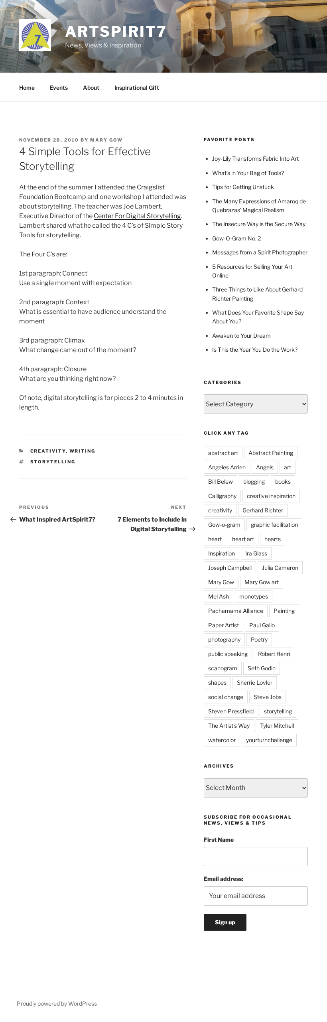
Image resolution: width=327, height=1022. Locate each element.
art (287, 467)
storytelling (53, 462)
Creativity (48, 451)
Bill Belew (220, 481)
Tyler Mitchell (277, 725)
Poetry (259, 639)
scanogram (222, 668)
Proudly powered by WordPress (57, 1003)
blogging (254, 481)
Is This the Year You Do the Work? (254, 349)
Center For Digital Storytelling (137, 216)
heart (215, 539)
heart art (243, 539)
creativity (220, 510)
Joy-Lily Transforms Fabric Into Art (255, 158)
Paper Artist (223, 625)
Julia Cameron (280, 567)
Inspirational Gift (136, 87)
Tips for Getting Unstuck (243, 186)
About (91, 87)
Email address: (223, 878)
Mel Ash (218, 596)
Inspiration (221, 553)
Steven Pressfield (231, 711)
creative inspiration (271, 495)
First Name (219, 839)
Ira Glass (256, 553)
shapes (217, 682)
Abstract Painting (270, 452)
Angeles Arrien (227, 467)
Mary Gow (106, 140)
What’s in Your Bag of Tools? (248, 172)
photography (224, 639)
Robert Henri (274, 653)
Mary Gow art (261, 582)
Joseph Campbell (230, 567)
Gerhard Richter (262, 510)
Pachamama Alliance (235, 610)
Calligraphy (222, 495)
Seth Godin (262, 668)
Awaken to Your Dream (241, 335)
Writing (82, 451)
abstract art (223, 452)
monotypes (253, 596)
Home (27, 87)
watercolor (222, 739)
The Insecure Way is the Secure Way (258, 224)
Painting (284, 610)
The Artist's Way (229, 725)
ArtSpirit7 (116, 31)
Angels (265, 467)
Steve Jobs (268, 696)
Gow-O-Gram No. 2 (236, 238)
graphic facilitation (274, 524)
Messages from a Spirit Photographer (259, 252)
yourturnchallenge (269, 739)
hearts (272, 539)
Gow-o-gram (224, 524)
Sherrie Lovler (254, 682)
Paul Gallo (262, 625)
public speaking (228, 653)
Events (59, 87)
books (283, 481)
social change (225, 696)
